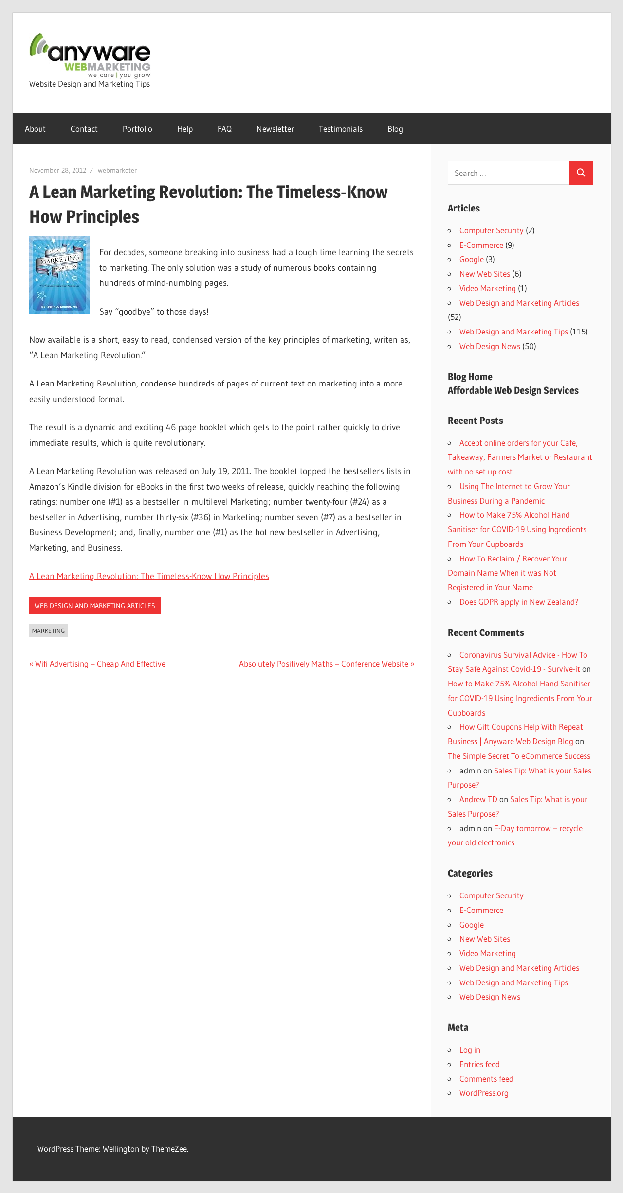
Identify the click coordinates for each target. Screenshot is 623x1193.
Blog (395, 128)
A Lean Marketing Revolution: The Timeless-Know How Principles (149, 576)
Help (185, 128)
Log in (469, 1049)
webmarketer (117, 170)
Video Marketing (487, 288)
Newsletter (275, 128)
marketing (48, 630)
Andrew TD (478, 799)
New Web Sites (484, 273)
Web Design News (489, 346)
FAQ (225, 128)
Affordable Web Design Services (513, 390)
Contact (84, 128)
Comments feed (486, 1078)
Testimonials (341, 128)
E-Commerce (481, 245)
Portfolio (137, 128)
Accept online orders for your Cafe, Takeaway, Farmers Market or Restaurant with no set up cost (520, 457)
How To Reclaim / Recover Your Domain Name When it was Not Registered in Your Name (507, 573)
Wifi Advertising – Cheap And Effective (100, 663)
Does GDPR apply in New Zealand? (519, 601)
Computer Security (491, 230)
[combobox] (508, 173)
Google (471, 259)
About (35, 128)
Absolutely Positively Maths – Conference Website (323, 663)
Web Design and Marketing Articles (95, 605)
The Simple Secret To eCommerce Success (519, 756)
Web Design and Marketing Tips (513, 331)
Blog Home (470, 377)
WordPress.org (484, 1093)
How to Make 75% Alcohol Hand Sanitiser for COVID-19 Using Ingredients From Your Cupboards (517, 529)
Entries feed (479, 1064)
